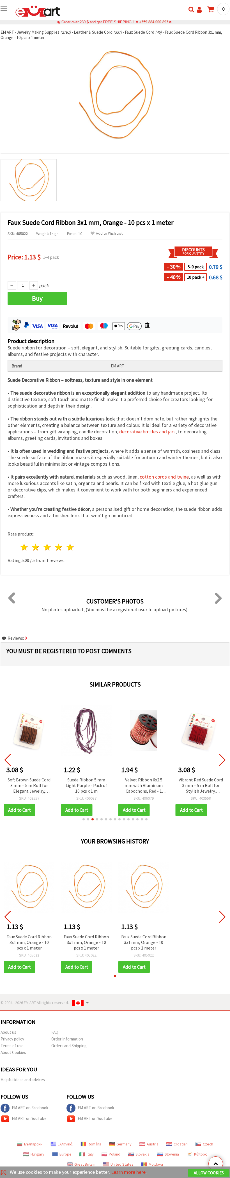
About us (8, 1032)
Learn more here (128, 1172)
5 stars (70, 547)
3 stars (47, 547)
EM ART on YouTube (29, 1118)
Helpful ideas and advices (23, 1079)
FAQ (54, 1032)
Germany (124, 1144)
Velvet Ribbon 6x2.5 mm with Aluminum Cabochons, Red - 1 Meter (144, 786)
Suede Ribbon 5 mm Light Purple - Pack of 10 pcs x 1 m (86, 785)
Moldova (156, 1164)
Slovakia (142, 1154)
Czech (208, 1144)
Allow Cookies (209, 1172)
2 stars (36, 547)
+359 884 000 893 (153, 22)
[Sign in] (199, 9)
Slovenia (172, 1154)
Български (33, 1144)
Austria (152, 1144)
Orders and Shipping (69, 1045)
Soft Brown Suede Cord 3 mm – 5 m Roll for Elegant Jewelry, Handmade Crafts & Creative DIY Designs (29, 786)
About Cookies (13, 1052)
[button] (83, 819)
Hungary (37, 1154)
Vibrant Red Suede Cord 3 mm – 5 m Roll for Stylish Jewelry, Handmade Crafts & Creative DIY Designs (201, 786)
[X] (3, 1172)
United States (122, 1164)
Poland (114, 1154)
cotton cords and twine (164, 477)
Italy (90, 1154)
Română (94, 1144)
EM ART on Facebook (30, 1107)
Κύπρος (200, 1154)
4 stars (59, 547)
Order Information (67, 1039)
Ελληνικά (65, 1144)
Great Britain (84, 1164)
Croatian (181, 1144)
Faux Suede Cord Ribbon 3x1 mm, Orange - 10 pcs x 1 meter (29, 942)
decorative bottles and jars (147, 431)
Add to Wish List (109, 233)
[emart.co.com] (37, 11)
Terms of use (12, 1045)
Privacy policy (12, 1039)
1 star (24, 547)
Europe (65, 1154)
